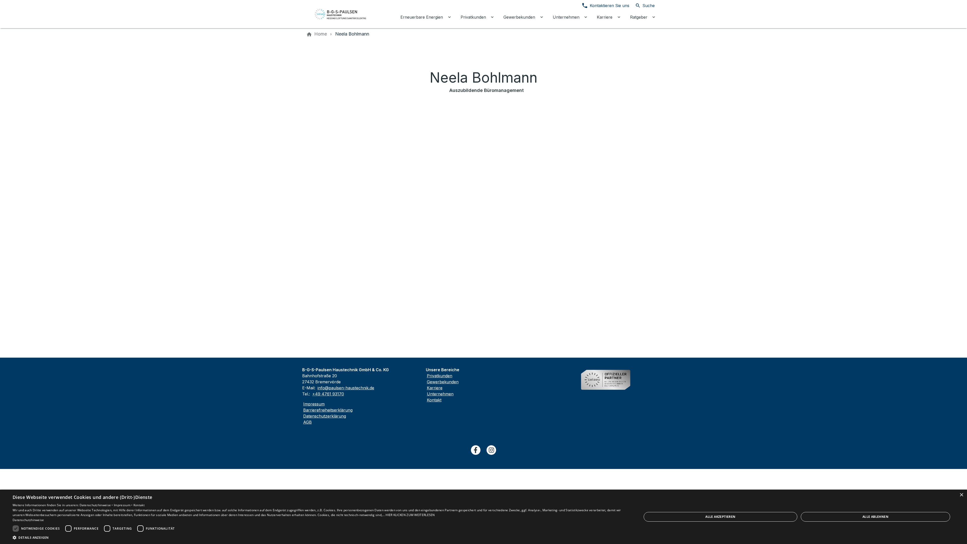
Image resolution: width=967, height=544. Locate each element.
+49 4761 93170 (328, 393)
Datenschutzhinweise (28, 520)
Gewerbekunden (443, 381)
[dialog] (483, 517)
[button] (318, 537)
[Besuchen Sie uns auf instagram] (491, 450)
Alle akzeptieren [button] (720, 517)
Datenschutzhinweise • (97, 505)
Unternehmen (440, 393)
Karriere (434, 387)
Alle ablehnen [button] (875, 517)
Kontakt (434, 399)
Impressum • (123, 505)
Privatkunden (439, 375)
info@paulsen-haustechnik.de (346, 387)
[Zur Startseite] (340, 14)
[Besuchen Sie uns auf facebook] (475, 450)
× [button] (961, 495)
